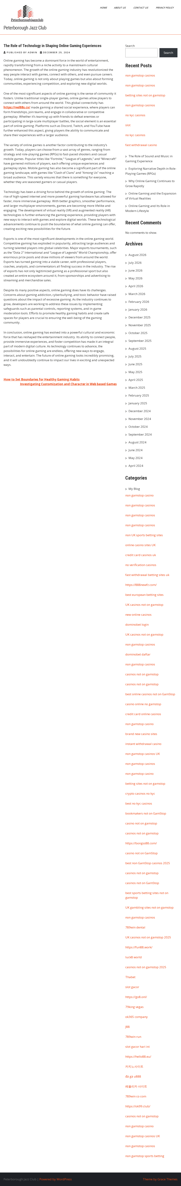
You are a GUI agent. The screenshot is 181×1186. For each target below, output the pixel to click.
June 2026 (135, 270)
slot (127, 125)
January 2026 (138, 309)
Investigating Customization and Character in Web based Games (68, 384)
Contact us (141, 7)
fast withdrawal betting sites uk (147, 575)
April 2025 (136, 380)
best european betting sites (144, 595)
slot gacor (132, 987)
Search (130, 46)
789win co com (135, 1096)
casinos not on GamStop (142, 883)
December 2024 (140, 411)
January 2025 (138, 403)
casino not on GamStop (141, 853)
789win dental (135, 927)
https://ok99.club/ (137, 1106)
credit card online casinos (143, 714)
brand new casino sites (141, 734)
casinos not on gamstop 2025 (145, 967)
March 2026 (137, 294)
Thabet (130, 977)
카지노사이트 (134, 1066)
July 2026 (135, 263)
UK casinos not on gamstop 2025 (148, 937)
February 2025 (139, 395)
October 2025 (138, 333)
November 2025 (140, 325)
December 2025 (140, 317)
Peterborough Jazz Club (25, 28)
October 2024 (138, 427)
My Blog (134, 489)
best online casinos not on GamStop (150, 694)
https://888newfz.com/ (141, 585)
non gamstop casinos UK (142, 754)
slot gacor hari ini (137, 1047)
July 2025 (135, 356)
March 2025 (137, 388)
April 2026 (136, 286)
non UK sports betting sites (144, 535)
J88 (127, 1027)
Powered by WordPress (55, 1179)
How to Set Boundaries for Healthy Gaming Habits (42, 379)
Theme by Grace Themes (160, 1179)
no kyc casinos (135, 115)
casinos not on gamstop (142, 674)
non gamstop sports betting (144, 1156)
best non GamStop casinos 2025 (147, 863)
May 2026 (135, 278)
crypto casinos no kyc (140, 793)
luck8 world (133, 957)
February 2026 (139, 302)
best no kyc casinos (138, 803)
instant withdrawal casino (143, 744)
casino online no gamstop (143, 704)
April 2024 (136, 466)
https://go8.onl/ (136, 997)
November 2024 (140, 419)
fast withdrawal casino (141, 145)
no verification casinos (140, 565)
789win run (133, 1037)
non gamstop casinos (140, 75)
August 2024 (137, 442)
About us (120, 7)
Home (104, 7)
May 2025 (135, 372)
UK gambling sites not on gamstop (149, 907)
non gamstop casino (139, 495)
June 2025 (135, 364)
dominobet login (137, 624)
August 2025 (137, 348)
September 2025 (140, 341)
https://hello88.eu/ (138, 1056)
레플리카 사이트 (136, 1086)
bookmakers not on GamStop (145, 813)
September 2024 (140, 434)
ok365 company (136, 1017)
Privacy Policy (165, 7)
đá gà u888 (133, 1076)
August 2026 (137, 255)
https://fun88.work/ (138, 947)
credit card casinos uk (140, 555)
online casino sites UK (140, 545)
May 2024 (135, 458)
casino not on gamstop (141, 823)
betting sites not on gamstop (145, 95)
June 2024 (135, 450)
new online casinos (138, 615)
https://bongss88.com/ (141, 843)
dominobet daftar (137, 654)
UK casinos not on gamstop (144, 605)
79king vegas (134, 1007)
